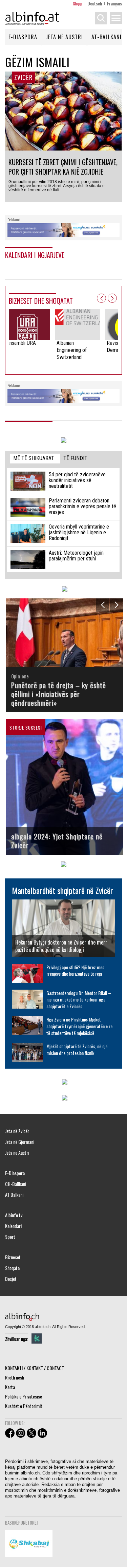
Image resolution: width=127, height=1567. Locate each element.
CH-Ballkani (15, 1184)
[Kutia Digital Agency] (36, 1338)
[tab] (35, 458)
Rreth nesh (14, 1377)
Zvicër (23, 77)
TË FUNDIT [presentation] (75, 458)
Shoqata (12, 1268)
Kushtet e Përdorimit (23, 1405)
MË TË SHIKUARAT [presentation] (33, 458)
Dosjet (11, 1278)
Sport (10, 1236)
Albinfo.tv (13, 1215)
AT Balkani (14, 1194)
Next (112, 298)
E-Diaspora (22, 37)
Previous (101, 298)
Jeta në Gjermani (19, 1141)
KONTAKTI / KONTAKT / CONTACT (34, 1367)
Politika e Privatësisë (23, 1396)
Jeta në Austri (64, 37)
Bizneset (13, 1257)
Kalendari (13, 1226)
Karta (10, 1386)
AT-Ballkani (106, 37)
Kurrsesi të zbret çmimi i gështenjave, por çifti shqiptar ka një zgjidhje (63, 166)
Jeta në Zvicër (17, 1131)
